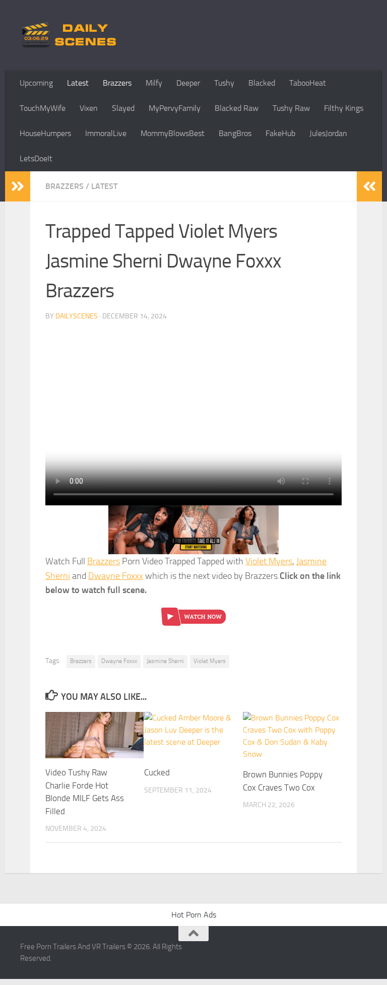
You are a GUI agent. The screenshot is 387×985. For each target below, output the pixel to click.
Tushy (224, 83)
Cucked (157, 772)
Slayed (123, 108)
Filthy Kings (343, 108)
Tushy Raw (291, 108)
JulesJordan (328, 133)
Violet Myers (268, 561)
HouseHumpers (45, 133)
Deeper (188, 83)
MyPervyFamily (175, 108)
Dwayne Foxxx (115, 575)
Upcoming (36, 83)
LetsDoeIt (36, 158)
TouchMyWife (43, 108)
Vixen (89, 108)
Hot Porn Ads (193, 915)
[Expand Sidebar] (17, 186)
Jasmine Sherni (165, 661)
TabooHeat (307, 83)
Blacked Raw (237, 108)
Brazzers (117, 83)
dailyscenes (76, 316)
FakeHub (280, 133)
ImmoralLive (105, 133)
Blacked (261, 83)
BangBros (235, 133)
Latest (78, 83)
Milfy (154, 83)
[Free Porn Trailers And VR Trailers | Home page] (70, 35)
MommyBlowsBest (173, 133)
